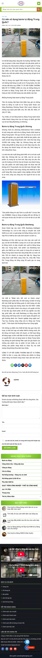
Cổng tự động (6, 468)
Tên (3, 422)
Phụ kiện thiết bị (7, 482)
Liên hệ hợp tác (7, 598)
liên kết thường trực (33, 372)
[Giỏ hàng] (38, 3)
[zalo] (27, 642)
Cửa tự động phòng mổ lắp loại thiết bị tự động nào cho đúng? (23, 528)
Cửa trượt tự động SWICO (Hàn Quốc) (20, 533)
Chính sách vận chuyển (9, 611)
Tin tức (4, 16)
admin (19, 25)
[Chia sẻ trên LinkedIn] (29, 365)
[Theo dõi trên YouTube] (15, 649)
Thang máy (6, 493)
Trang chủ (5, 587)
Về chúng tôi (6, 590)
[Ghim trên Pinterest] (26, 365)
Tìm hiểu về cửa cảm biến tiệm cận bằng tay (22, 514)
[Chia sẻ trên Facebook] (15, 365)
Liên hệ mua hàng (7, 602)
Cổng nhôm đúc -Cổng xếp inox (13, 464)
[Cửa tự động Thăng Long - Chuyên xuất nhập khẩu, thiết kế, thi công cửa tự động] (21, 3)
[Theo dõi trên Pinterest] (11, 649)
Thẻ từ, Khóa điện (8, 496)
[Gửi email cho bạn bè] (22, 365)
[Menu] (2, 3)
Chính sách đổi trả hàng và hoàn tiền (13, 623)
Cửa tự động (6, 471)
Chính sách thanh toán (9, 615)
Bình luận (5, 405)
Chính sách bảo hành (8, 619)
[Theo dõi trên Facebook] (2, 649)
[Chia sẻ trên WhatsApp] (12, 365)
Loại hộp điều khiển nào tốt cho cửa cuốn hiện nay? (23, 521)
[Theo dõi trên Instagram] (6, 649)
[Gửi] (39, 9)
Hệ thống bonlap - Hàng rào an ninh (14, 475)
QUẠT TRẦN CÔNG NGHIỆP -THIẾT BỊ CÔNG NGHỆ (20, 486)
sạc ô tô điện (6, 489)
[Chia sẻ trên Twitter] (19, 365)
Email (3, 431)
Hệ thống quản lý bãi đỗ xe (11, 478)
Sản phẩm (5, 594)
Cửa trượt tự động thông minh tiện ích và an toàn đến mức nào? (22, 508)
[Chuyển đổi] (40, 496)
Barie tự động (7, 460)
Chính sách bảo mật (8, 627)
